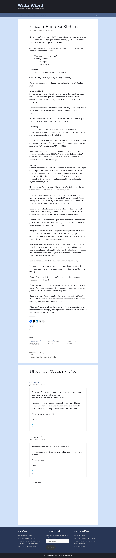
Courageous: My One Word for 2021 (29, 544)
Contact (35, 15)
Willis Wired (30, 5)
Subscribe (43, 15)
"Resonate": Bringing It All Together (84, 538)
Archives (28, 15)
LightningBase (68, 555)
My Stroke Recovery (80, 546)
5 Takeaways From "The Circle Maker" (85, 541)
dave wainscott (35, 382)
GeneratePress (59, 555)
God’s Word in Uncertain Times (27, 546)
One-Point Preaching (80, 536)
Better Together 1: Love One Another (44, 357)
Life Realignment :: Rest (54, 340)
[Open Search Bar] (96, 15)
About (20, 15)
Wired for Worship (37, 355)
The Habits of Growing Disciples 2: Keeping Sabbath (37, 340)
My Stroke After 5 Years (25, 536)
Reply (34, 427)
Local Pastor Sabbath (72, 340)
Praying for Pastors (79, 544)
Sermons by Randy (37, 353)
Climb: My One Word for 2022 (27, 538)
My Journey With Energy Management (29, 541)
